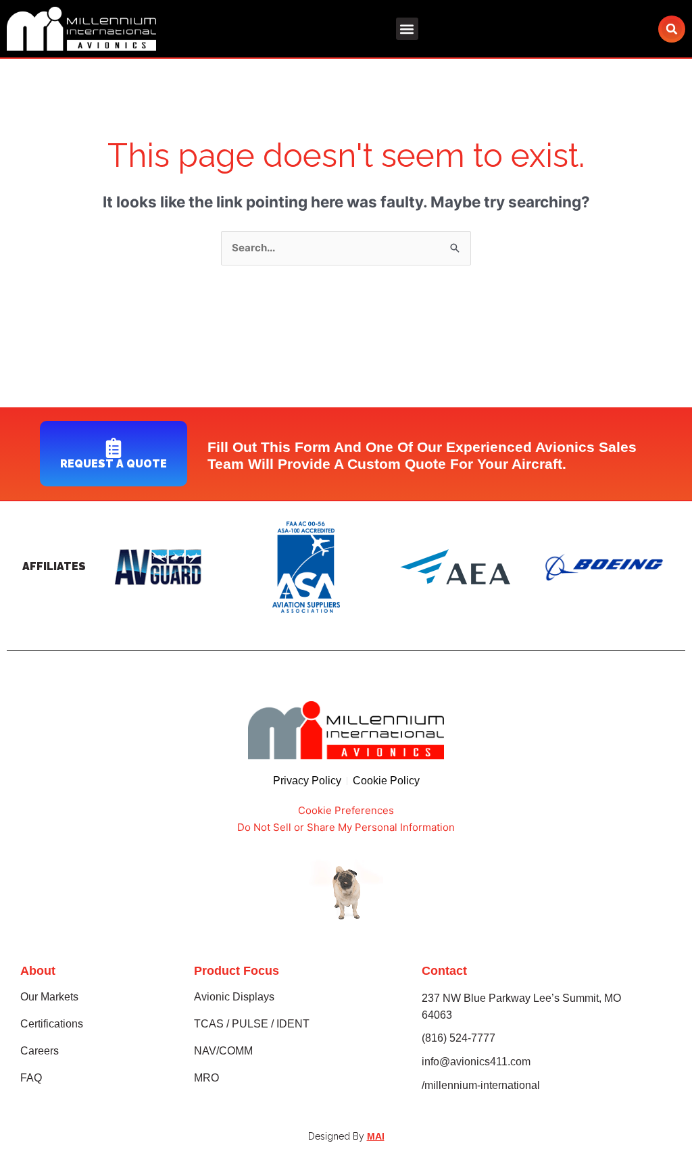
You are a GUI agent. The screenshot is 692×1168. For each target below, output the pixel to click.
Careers (39, 1051)
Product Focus (236, 970)
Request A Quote (113, 463)
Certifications (51, 1024)
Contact (444, 970)
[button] (407, 29)
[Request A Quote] (113, 448)
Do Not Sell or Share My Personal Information (346, 827)
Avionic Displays (234, 996)
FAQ (31, 1078)
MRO (206, 1078)
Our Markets (49, 996)
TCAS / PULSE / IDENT (252, 1024)
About (37, 970)
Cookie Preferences (346, 810)
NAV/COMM (223, 1051)
